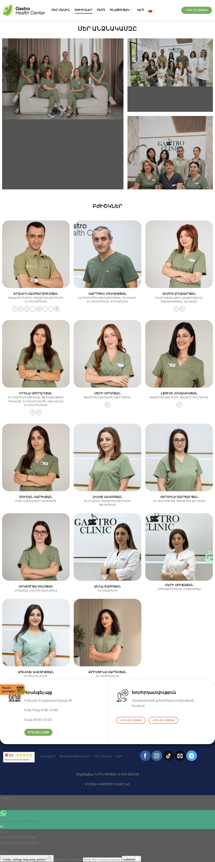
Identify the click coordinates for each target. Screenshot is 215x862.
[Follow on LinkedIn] (45, 309)
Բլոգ (101, 10)
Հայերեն (151, 11)
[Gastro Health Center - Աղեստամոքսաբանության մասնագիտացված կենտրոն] (24, 10)
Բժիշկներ (83, 10)
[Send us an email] (39, 309)
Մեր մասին (60, 10)
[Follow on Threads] (32, 309)
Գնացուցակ (120, 10)
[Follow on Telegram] (57, 309)
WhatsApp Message (68, 859)
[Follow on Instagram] (20, 309)
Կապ (140, 10)
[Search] (175, 11)
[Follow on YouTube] (51, 309)
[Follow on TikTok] (26, 309)
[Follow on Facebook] (14, 309)
